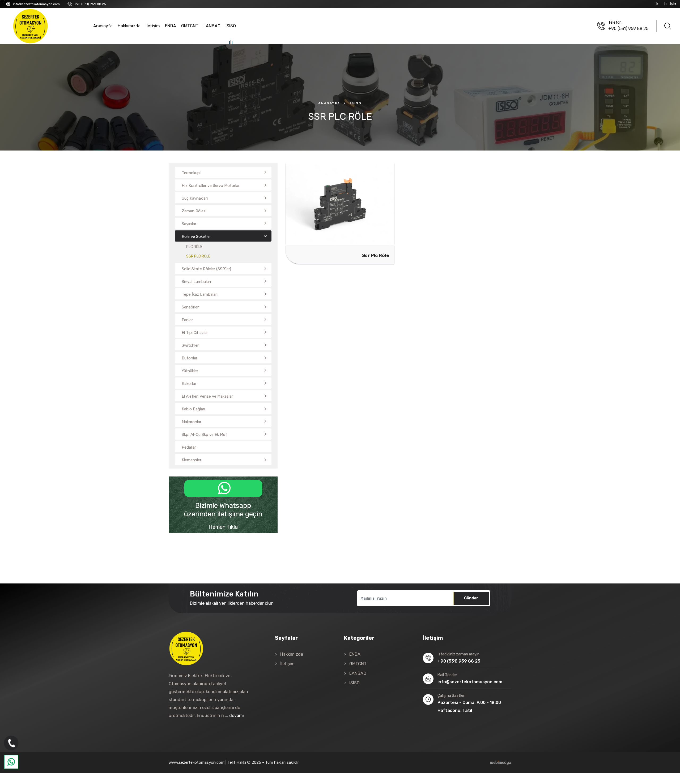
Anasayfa (103, 25)
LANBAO (211, 25)
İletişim (670, 4)
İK (657, 4)
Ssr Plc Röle (369, 211)
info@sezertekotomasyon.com (36, 4)
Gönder (471, 598)
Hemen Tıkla (223, 527)
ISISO (231, 25)
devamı (236, 715)
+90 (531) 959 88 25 (90, 4)
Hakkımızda (129, 25)
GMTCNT (189, 25)
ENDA (170, 25)
